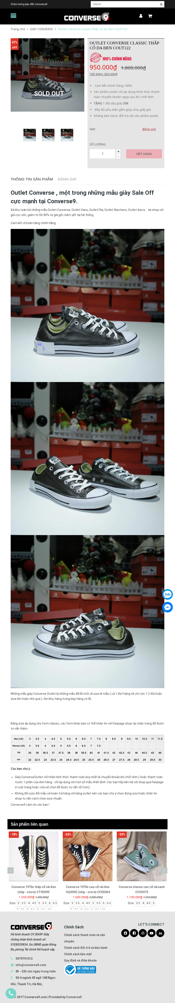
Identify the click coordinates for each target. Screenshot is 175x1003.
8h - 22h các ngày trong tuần (35, 971)
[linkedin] (160, 933)
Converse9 (74, 997)
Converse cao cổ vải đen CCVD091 (142, 887)
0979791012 (24, 958)
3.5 (24, 903)
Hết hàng (144, 154)
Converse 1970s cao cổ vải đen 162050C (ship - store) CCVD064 (33, 889)
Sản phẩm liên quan (29, 824)
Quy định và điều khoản (80, 960)
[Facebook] (167, 607)
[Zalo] (167, 594)
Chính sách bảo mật (78, 954)
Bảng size (149, 129)
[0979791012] (11, 993)
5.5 (44, 903)
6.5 (55, 903)
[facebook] (134, 933)
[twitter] (125, 933)
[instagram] (143, 933)
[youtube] (151, 933)
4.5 (34, 903)
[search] (161, 4)
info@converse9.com (31, 965)
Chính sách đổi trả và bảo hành (85, 947)
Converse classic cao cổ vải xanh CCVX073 (88, 889)
